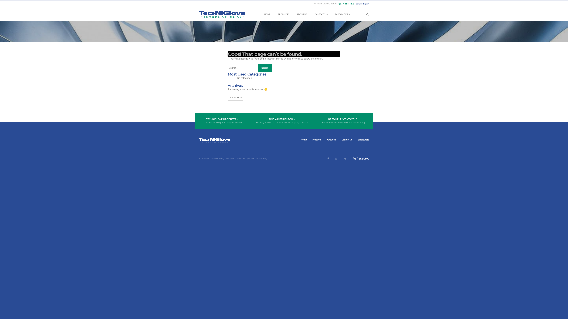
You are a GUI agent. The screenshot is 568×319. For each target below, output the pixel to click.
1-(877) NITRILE (345, 3)
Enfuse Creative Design (258, 158)
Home (267, 14)
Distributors (342, 14)
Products (283, 14)
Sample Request (362, 4)
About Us (302, 14)
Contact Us (321, 14)
